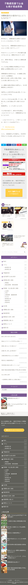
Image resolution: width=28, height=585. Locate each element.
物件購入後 (15, 269)
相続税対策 (14, 313)
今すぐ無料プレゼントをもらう (14, 193)
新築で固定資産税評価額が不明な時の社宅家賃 (14, 370)
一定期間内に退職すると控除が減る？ (11, 379)
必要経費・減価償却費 (15, 294)
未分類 (14, 306)
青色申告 (15, 302)
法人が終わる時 (6, 374)
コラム (14, 264)
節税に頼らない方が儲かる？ (9, 346)
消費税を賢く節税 (5, 12)
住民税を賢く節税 (14, 280)
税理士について (14, 324)
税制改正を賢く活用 (14, 316)
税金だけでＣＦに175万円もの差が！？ (12, 341)
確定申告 (15, 300)
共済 (15, 292)
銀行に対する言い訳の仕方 (9, 336)
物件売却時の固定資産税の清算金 (16, 544)
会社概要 (10, 580)
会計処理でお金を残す (14, 276)
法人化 (15, 296)
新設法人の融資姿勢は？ (8, 360)
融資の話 (14, 327)
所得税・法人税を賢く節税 (14, 288)
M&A (14, 261)
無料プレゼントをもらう (15, 430)
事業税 (15, 282)
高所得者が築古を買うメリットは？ (11, 365)
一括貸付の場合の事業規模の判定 (16, 521)
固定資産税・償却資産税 (15, 284)
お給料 (15, 291)
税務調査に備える (14, 320)
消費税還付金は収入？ (13, 398)
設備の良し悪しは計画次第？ (9, 350)
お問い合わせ (17, 580)
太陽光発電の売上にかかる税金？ (10, 355)
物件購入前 (15, 267)
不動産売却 (14, 273)
